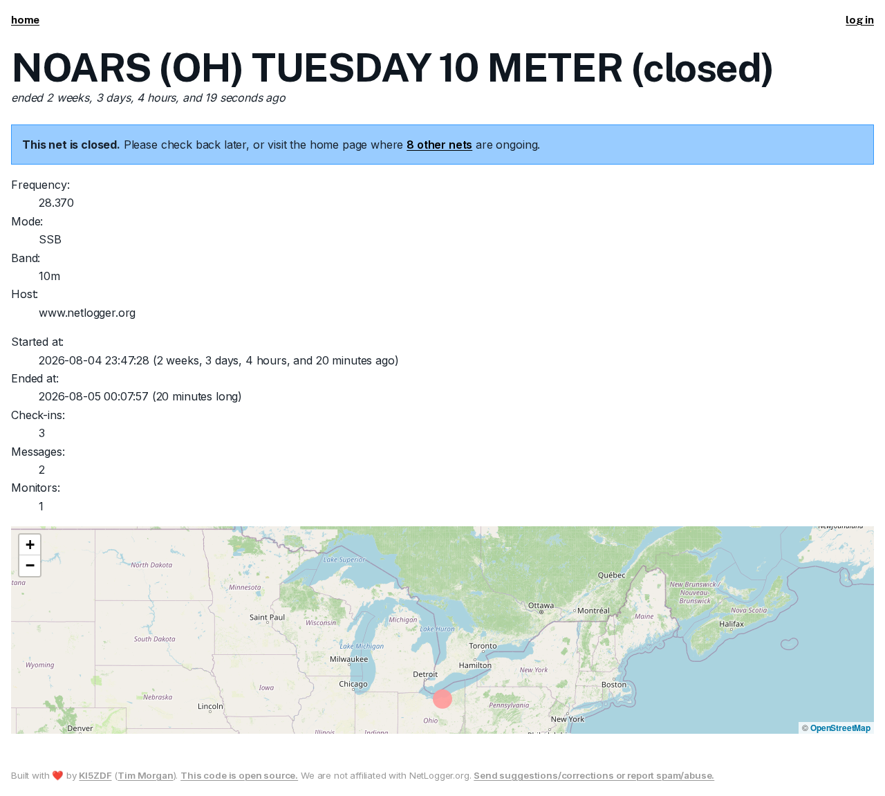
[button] (29, 545)
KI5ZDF (95, 775)
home (25, 20)
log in (860, 20)
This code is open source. (239, 775)
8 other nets (439, 144)
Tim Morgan (145, 775)
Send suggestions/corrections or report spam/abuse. (594, 775)
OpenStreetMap (840, 727)
